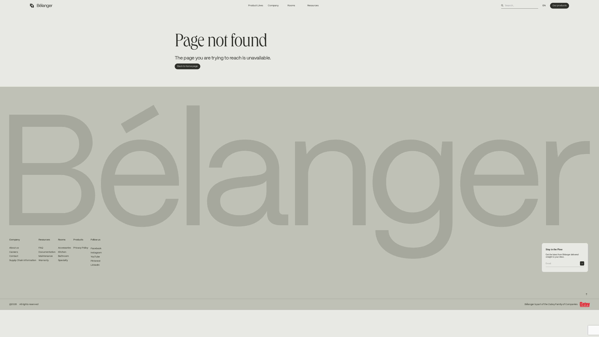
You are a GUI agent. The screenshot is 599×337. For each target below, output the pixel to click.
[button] (544, 5)
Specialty (63, 260)
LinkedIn (95, 265)
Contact (13, 256)
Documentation (47, 252)
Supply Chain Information (22, 260)
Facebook (96, 248)
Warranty (44, 260)
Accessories (64, 248)
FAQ (41, 248)
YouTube (95, 257)
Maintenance (46, 256)
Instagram (96, 253)
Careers (13, 252)
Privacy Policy (80, 248)
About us (14, 248)
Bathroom (63, 256)
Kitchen (62, 252)
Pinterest (95, 261)
